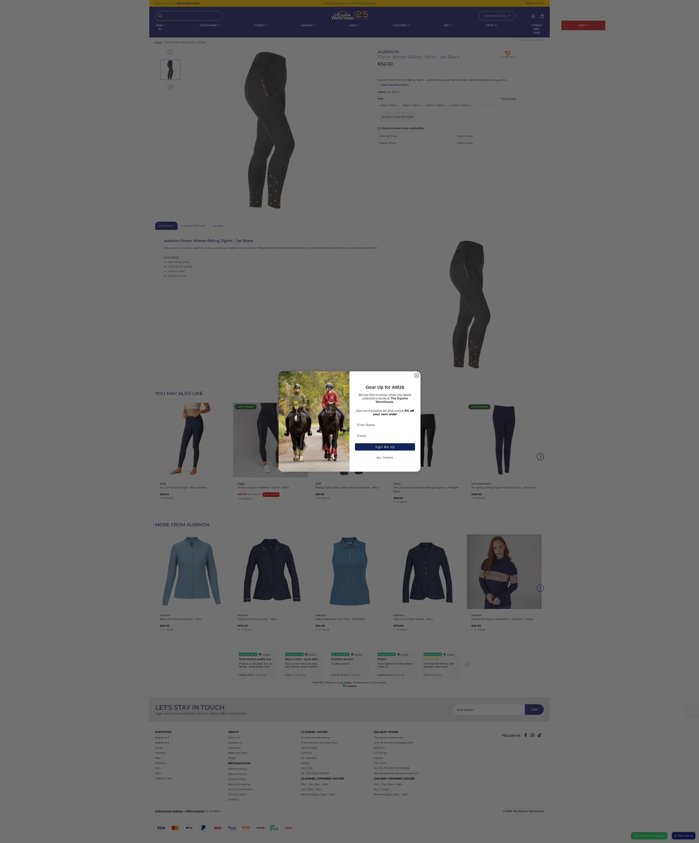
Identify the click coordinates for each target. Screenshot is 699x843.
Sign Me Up (385, 447)
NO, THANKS (385, 457)
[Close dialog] (416, 375)
